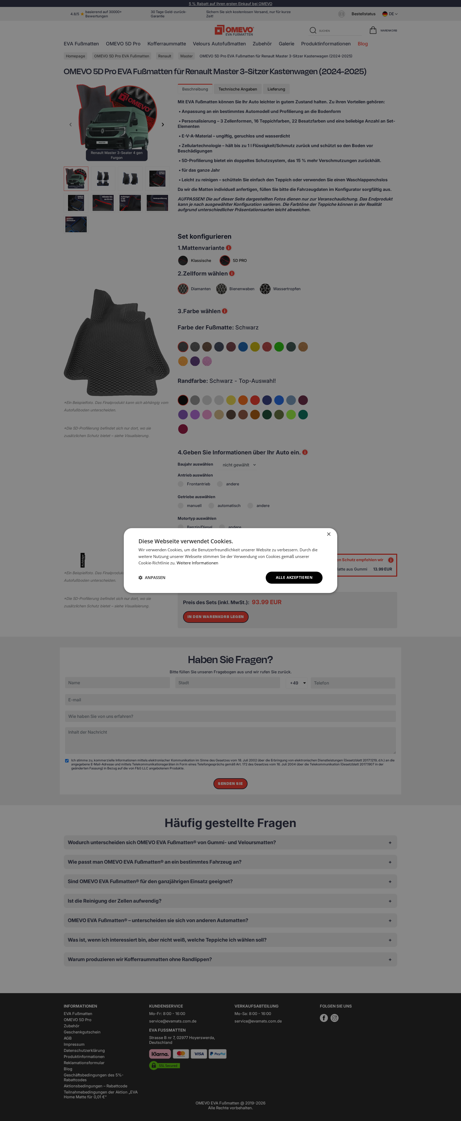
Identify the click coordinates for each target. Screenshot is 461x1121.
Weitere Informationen (197, 563)
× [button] (329, 534)
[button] (151, 578)
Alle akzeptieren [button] (294, 577)
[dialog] (230, 560)
